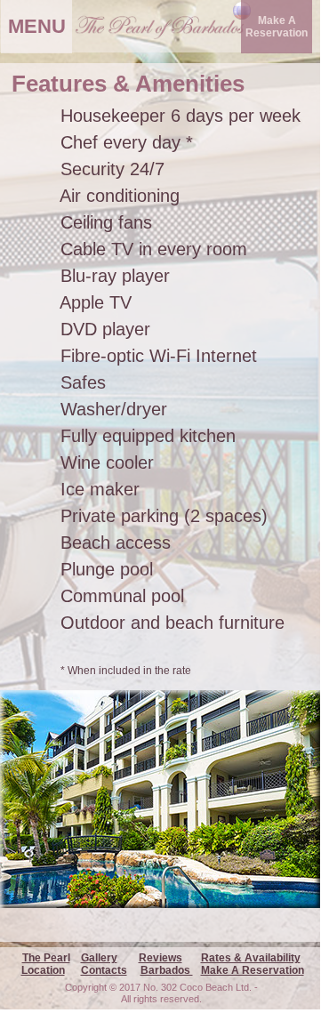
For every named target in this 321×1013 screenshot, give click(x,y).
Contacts (104, 970)
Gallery (99, 958)
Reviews (160, 958)
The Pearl (46, 958)
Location (43, 970)
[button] (276, 26)
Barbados (166, 970)
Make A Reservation (252, 970)
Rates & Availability (251, 958)
